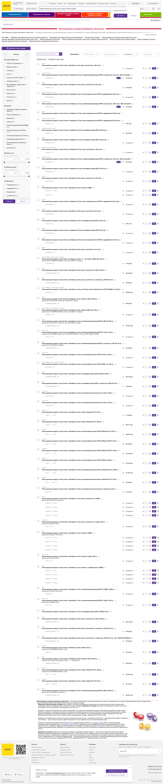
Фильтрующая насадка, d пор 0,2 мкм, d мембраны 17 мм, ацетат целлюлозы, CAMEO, (71, 498)
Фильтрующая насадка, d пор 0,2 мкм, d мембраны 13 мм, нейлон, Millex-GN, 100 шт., (70, 310)
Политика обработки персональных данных (13, 781)
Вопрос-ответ (92, 762)
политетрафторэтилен (67, 724)
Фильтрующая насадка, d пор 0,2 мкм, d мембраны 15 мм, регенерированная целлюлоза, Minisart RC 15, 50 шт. (79, 479)
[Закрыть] (130, 767)
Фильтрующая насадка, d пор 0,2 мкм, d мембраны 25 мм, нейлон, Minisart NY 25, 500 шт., (72, 670)
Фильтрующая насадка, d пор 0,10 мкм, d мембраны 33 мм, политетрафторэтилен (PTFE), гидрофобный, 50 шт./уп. (81, 201)
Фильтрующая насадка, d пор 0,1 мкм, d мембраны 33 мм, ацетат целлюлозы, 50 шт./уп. (71, 211)
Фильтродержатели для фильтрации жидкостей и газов (119, 37)
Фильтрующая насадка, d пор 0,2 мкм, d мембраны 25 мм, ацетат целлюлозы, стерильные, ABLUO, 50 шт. (78, 628)
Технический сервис (91, 3)
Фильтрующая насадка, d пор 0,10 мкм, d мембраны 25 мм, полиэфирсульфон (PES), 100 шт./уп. (74, 168)
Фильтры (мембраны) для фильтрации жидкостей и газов (20, 39)
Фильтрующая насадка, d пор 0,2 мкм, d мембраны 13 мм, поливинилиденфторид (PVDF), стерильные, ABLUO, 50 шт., (82, 343)
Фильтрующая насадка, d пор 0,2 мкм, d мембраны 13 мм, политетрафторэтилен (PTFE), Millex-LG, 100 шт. (78, 364)
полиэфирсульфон (97, 722)
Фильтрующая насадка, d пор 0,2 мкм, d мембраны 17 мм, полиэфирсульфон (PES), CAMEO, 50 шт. (75, 611)
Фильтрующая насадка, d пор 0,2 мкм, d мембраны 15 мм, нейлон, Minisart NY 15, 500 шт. (72, 421)
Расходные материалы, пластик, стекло (68, 14)
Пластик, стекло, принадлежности (41, 752)
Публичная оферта (6, 779)
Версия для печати (156, 781)
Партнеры (81, 3)
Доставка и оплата (104, 3)
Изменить (133, 15)
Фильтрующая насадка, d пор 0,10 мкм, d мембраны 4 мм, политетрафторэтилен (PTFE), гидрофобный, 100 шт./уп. (81, 94)
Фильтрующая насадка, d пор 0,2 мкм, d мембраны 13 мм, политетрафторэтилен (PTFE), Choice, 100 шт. (77, 354)
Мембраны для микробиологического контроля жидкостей (29, 37)
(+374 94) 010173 (154, 769)
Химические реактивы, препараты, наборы (95, 14)
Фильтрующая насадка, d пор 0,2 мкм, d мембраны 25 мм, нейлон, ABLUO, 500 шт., (70, 658)
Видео (90, 757)
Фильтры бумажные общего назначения (14, 41)
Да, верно (120, 15)
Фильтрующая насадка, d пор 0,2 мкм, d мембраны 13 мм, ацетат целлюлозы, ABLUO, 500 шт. (73, 270)
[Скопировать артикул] (53, 68)
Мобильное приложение (67, 755)
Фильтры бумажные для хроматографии (122, 39)
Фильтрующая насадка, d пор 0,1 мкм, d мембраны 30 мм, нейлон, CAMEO (67, 187)
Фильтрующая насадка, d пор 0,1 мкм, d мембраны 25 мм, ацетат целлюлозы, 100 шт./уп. (72, 178)
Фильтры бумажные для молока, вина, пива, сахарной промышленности (85, 39)
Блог (65, 3)
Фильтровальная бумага (92, 37)
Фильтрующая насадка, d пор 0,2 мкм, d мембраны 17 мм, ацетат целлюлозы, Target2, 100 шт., (73, 522)
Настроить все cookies (116, 775)
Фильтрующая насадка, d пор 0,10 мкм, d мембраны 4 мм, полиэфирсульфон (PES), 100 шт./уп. (74, 220)
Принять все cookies (116, 771)
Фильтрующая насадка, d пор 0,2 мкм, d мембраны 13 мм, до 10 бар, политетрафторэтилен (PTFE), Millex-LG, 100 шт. (81, 289)
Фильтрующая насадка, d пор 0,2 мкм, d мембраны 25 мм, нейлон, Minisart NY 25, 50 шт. (71, 681)
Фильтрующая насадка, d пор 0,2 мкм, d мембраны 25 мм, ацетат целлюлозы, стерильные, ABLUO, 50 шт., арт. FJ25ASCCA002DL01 (86, 638)
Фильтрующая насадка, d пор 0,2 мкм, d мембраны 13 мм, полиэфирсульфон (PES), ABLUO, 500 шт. (75, 374)
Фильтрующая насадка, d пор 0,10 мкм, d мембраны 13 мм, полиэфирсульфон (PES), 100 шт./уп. (74, 130)
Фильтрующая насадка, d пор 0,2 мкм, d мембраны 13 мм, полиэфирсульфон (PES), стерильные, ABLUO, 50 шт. (80, 383)
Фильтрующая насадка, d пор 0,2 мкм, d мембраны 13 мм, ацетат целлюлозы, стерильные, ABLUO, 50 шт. (78, 279)
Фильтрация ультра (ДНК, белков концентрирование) (66, 37)
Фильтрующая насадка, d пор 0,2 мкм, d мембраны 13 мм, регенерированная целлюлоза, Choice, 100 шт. (77, 393)
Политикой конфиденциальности (56, 773)
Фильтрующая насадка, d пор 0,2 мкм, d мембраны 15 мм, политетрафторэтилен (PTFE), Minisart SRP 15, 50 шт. (79, 441)
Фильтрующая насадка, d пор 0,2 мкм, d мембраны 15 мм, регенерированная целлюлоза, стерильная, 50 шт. (78, 489)
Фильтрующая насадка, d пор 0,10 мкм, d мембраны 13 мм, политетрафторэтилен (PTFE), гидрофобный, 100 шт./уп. (81, 113)
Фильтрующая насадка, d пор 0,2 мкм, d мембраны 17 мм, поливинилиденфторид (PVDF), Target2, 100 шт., (78, 600)
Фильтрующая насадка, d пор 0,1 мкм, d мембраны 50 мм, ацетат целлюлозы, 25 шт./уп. (71, 249)
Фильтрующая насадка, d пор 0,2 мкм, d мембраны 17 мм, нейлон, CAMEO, (67, 533)
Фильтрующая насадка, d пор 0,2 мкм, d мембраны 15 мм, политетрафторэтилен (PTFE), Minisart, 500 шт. (77, 460)
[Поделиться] (106, 65)
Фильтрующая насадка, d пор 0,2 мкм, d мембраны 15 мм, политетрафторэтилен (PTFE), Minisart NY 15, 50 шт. (79, 431)
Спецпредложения (15, 14)
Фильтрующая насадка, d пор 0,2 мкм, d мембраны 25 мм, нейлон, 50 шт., (66, 647)
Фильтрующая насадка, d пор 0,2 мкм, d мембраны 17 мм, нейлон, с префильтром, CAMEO (72, 567)
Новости (60, 3)
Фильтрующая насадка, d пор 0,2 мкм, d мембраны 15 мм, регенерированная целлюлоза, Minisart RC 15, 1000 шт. (80, 469)
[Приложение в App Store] (9, 774)
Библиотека (148, 14)
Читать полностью (151, 34)
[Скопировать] (103, 65)
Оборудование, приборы (41, 14)
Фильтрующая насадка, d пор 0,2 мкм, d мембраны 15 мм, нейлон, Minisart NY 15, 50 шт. (71, 412)
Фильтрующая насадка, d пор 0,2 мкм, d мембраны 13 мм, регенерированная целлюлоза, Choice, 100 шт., (77, 402)
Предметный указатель (38, 757)
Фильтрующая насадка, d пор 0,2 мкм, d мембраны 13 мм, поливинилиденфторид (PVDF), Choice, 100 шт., (77, 332)
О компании (52, 3)
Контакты (113, 3)
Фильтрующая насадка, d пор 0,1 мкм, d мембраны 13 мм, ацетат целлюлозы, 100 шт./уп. (72, 84)
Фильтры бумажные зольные (146, 39)
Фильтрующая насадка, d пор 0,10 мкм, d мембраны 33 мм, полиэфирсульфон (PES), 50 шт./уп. (74, 230)
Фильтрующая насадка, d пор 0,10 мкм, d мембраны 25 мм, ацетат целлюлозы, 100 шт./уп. (72, 149)
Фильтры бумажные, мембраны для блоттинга (43, 41)
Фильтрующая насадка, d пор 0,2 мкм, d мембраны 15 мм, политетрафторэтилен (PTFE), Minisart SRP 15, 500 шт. (80, 450)
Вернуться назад (8, 24)
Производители (72, 3)
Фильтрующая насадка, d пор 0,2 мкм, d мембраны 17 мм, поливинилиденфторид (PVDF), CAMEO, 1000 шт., (78, 589)
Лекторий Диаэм (64, 747)
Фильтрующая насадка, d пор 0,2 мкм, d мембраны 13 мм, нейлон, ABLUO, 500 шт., (70, 299)
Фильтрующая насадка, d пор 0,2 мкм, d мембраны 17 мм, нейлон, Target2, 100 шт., (70, 556)
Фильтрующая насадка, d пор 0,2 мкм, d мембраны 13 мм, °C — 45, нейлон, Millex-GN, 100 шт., (73, 259)
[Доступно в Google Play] (19, 774)
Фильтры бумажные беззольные (50, 39)
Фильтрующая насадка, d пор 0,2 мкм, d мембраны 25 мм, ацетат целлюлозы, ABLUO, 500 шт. (73, 619)
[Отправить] (159, 751)
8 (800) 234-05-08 (154, 766)
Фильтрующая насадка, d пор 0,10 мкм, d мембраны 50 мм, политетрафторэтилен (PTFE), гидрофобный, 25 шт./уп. (81, 240)
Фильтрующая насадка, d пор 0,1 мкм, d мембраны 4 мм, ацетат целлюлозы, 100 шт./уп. (71, 65)
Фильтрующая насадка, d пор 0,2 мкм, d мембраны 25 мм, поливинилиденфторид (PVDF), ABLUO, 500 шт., (78, 690)
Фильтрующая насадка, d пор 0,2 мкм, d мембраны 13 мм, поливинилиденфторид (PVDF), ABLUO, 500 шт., (78, 321)
